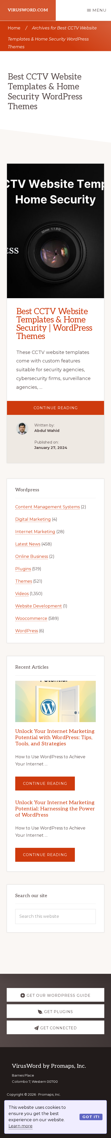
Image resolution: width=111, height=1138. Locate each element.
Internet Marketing (35, 531)
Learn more (21, 1126)
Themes (23, 581)
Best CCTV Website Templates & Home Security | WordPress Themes (54, 324)
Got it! (90, 1117)
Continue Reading (69, 410)
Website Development (38, 606)
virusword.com (28, 10)
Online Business (31, 556)
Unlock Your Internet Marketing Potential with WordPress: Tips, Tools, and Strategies (54, 737)
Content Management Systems (47, 506)
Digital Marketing (33, 519)
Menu (99, 10)
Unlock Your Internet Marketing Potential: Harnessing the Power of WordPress (55, 809)
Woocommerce (31, 618)
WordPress (26, 630)
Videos (22, 593)
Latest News (27, 544)
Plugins (23, 568)
